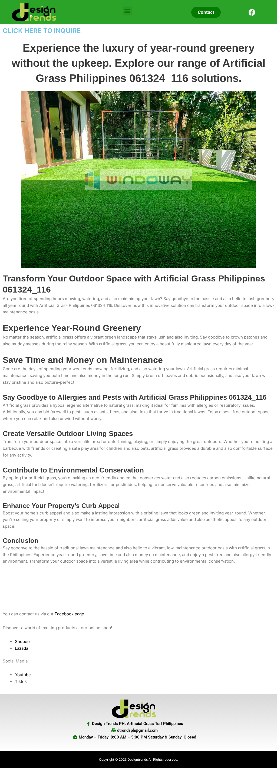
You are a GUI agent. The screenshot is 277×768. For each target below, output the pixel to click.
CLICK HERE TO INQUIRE (42, 31)
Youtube (23, 674)
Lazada (21, 648)
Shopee (22, 641)
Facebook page (69, 613)
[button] (127, 10)
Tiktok (21, 681)
